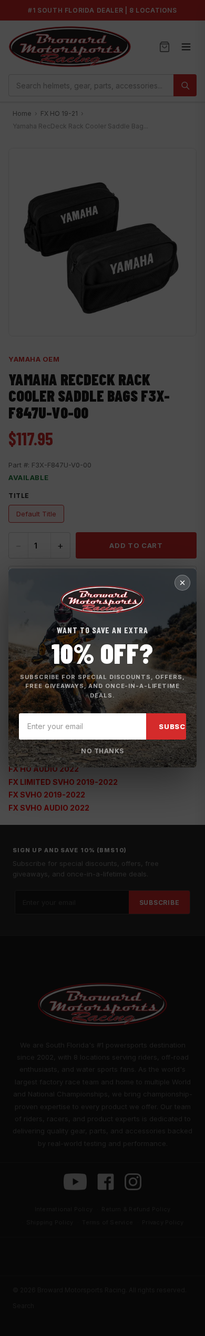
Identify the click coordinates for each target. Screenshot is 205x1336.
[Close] (182, 583)
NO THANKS (102, 751)
